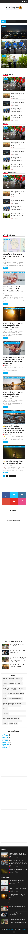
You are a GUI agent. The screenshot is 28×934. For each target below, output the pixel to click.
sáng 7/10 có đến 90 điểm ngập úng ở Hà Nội (14, 86)
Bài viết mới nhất (9, 235)
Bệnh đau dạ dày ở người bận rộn (12, 342)
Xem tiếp (5, 267)
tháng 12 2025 (5, 745)
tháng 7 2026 (5, 747)
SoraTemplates (10, 929)
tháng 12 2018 (5, 734)
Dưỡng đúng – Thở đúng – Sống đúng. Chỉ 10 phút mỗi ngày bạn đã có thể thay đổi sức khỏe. (14, 308)
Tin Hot (5, 123)
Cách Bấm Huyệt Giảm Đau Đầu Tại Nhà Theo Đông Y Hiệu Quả (13, 256)
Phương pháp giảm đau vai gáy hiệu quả (11, 718)
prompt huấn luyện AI (7, 720)
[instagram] (26, 1)
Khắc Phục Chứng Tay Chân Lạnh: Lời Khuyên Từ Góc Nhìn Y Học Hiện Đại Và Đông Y (14, 272)
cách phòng (5, 680)
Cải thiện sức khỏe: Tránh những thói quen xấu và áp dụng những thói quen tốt (17, 110)
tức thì (15, 723)
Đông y (19, 690)
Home (3, 21)
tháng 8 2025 (5, 739)
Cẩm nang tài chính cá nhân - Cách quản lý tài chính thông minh (17, 102)
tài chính (11, 723)
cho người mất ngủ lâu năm (8, 683)
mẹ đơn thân (5, 708)
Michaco (24, 929)
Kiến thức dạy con (9, 172)
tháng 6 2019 (5, 735)
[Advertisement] (14, 579)
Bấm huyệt (7, 239)
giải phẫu (4, 695)
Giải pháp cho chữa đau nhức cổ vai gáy (16, 693)
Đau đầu (4, 690)
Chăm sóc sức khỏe (13, 680)
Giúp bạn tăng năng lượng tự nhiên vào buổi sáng (12, 698)
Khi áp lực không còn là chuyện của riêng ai (14, 446)
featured (4, 693)
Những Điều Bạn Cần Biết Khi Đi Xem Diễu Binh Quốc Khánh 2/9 (17, 95)
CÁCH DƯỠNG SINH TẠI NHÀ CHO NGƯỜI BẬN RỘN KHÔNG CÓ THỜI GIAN (13, 325)
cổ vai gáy (5, 685)
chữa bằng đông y (18, 683)
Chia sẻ (3, 26)
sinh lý (14, 720)
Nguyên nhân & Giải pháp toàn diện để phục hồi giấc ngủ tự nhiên (14, 412)
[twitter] (24, 1)
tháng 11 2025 (5, 744)
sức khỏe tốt (5, 723)
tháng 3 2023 (5, 737)
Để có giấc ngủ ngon (12, 690)
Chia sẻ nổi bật (8, 74)
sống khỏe (19, 720)
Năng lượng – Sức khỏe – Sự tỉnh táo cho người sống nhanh (14, 377)
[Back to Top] (14, 932)
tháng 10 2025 (5, 742)
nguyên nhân (5, 713)
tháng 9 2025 (5, 740)
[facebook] (22, 1)
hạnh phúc (5, 700)
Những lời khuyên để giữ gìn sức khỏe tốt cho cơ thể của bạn (17, 117)
